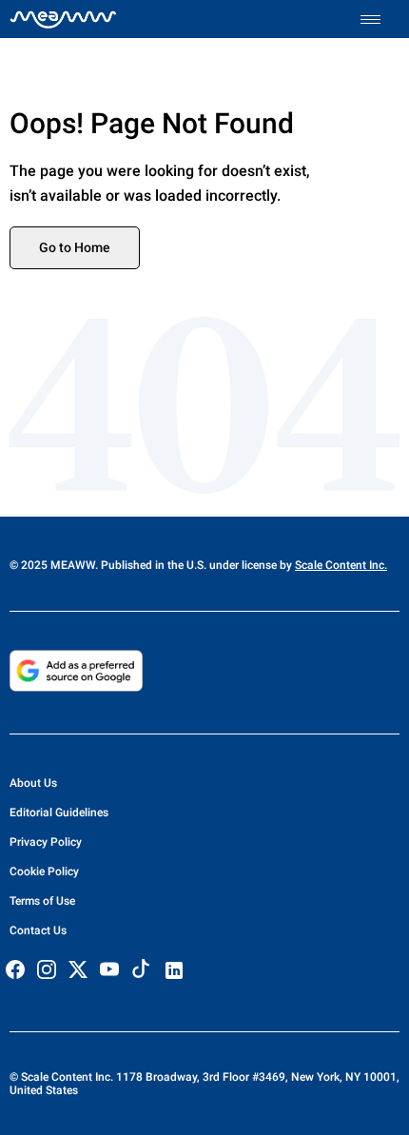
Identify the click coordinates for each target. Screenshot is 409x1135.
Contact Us (38, 930)
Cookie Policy (44, 871)
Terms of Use (42, 901)
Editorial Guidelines (59, 812)
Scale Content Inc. (341, 565)
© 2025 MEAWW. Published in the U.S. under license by (152, 565)
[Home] (63, 19)
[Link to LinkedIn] (174, 970)
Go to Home (74, 247)
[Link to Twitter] (78, 969)
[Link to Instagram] (46, 969)
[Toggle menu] (379, 19)
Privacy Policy (46, 842)
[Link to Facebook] (15, 969)
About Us (33, 783)
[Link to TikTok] (140, 973)
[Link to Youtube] (109, 969)
